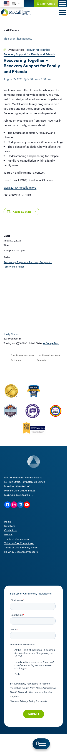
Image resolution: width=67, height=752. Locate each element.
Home (7, 521)
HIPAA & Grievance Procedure (21, 551)
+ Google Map (51, 343)
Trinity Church (11, 334)
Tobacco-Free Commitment (19, 543)
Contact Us (10, 530)
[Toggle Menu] (42, 743)
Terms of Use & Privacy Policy (21, 547)
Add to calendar (22, 211)
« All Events (11, 30)
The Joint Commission (16, 539)
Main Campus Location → (18, 494)
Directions (9, 526)
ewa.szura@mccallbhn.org (20, 187)
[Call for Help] (37, 743)
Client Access (47, 3)
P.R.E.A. (8, 534)
